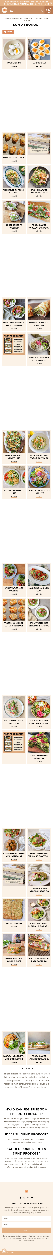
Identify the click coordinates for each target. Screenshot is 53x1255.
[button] (4, 1250)
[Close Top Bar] (51, 3)
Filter (9, 32)
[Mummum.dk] (26, 1191)
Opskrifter (17, 19)
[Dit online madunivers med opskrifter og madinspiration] (4, 10)
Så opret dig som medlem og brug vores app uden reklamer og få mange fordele (26, 3)
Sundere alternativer (33, 19)
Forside (8, 19)
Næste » (31, 1068)
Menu (11, 10)
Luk (49, 1197)
